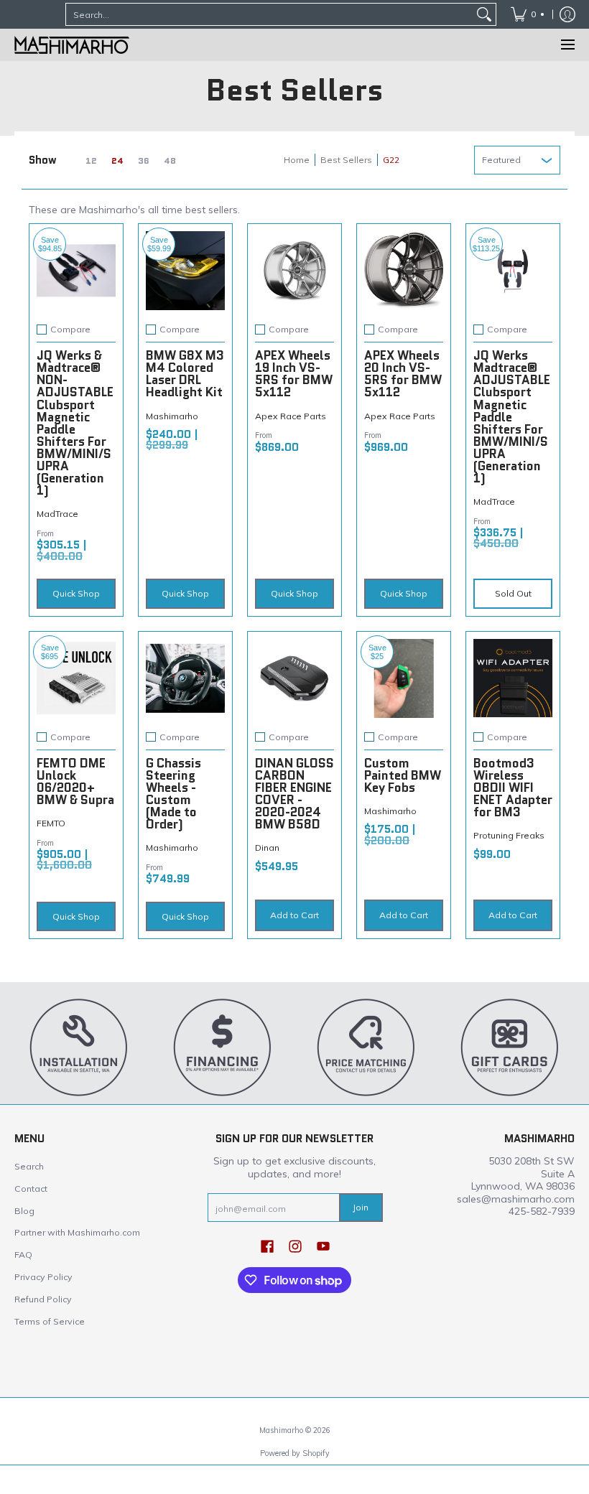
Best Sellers (346, 159)
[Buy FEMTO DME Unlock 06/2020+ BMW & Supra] (76, 678)
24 (117, 161)
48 (170, 161)
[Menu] (567, 45)
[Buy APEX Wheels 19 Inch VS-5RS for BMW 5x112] (294, 270)
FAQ (23, 1254)
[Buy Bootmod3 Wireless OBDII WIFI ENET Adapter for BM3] (512, 678)
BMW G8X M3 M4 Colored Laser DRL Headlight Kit (185, 374)
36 (143, 161)
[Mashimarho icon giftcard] (510, 1046)
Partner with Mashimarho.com (77, 1232)
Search (29, 1166)
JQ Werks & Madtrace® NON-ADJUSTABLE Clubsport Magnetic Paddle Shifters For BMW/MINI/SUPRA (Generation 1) (75, 423)
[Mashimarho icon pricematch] (366, 1046)
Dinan (267, 847)
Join (360, 1207)
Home (297, 159)
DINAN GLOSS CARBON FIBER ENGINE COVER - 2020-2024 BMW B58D (294, 794)
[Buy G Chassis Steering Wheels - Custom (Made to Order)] (185, 678)
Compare (70, 330)
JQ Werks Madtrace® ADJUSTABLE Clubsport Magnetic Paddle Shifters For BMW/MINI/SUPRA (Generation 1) (511, 417)
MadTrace (57, 513)
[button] (267, 1245)
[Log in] (567, 14)
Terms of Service (49, 1321)
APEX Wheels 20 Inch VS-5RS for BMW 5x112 (403, 374)
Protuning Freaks (508, 835)
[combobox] (269, 14)
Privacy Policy (43, 1276)
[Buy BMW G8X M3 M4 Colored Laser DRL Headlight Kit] (185, 270)
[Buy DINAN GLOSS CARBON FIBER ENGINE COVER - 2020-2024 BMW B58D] (294, 678)
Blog (24, 1210)
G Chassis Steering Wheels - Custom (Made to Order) (173, 794)
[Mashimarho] (71, 45)
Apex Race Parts (290, 416)
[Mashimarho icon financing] (222, 1046)
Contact (30, 1188)
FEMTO (51, 823)
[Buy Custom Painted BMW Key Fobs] (403, 678)
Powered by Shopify (295, 1453)
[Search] (484, 14)
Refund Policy (43, 1299)
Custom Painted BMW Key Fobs (402, 775)
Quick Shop (76, 593)
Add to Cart (294, 915)
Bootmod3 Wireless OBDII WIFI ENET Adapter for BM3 (512, 788)
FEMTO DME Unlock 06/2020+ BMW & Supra (75, 781)
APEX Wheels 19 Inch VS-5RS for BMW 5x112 (294, 374)
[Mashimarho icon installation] (79, 1046)
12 (91, 161)
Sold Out (513, 593)
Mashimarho (172, 416)
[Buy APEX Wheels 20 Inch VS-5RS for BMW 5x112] (403, 270)
